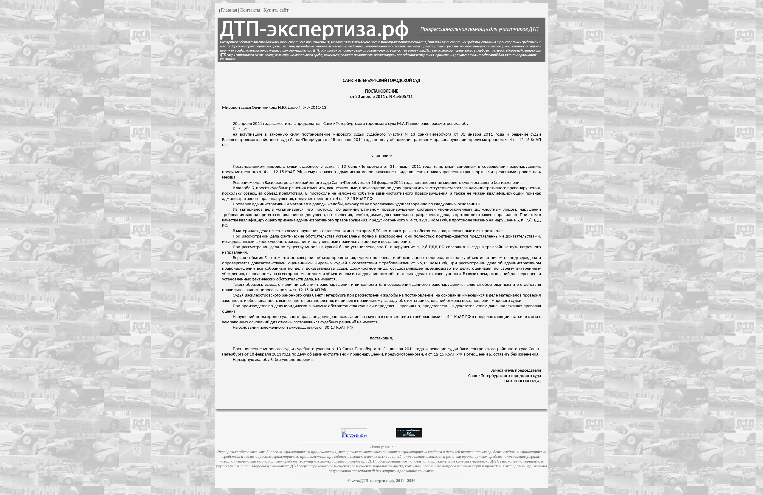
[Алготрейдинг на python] (409, 435)
